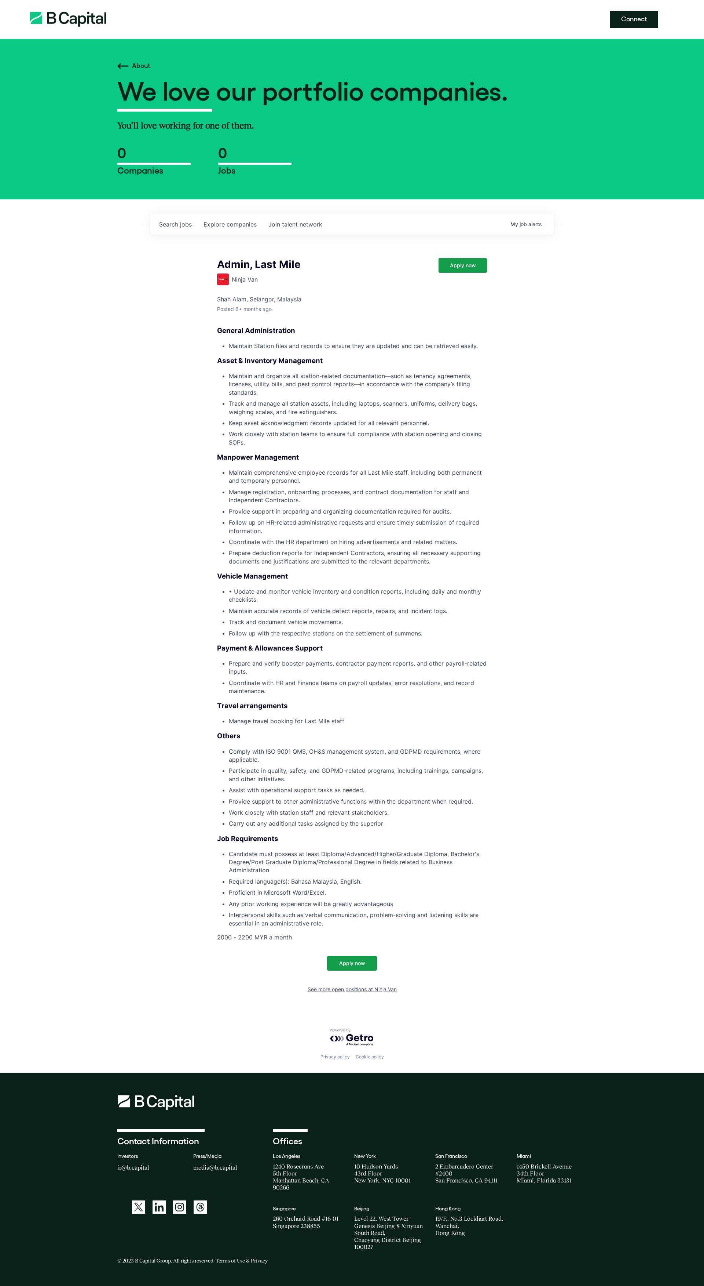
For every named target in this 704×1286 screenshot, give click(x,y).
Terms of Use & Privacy (242, 1261)
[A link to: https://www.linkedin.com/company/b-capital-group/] (159, 1207)
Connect (634, 19)
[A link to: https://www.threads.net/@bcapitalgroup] (200, 1207)
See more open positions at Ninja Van (352, 989)
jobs (175, 224)
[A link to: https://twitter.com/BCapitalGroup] (138, 1207)
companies (230, 224)
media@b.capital (215, 1167)
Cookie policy (370, 1056)
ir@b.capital (133, 1167)
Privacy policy (335, 1056)
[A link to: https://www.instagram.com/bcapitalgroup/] (179, 1207)
